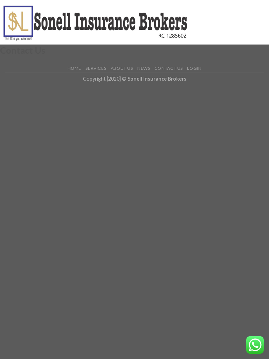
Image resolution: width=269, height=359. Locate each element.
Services (95, 68)
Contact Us (168, 68)
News (143, 68)
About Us (122, 68)
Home (74, 68)
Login (194, 68)
